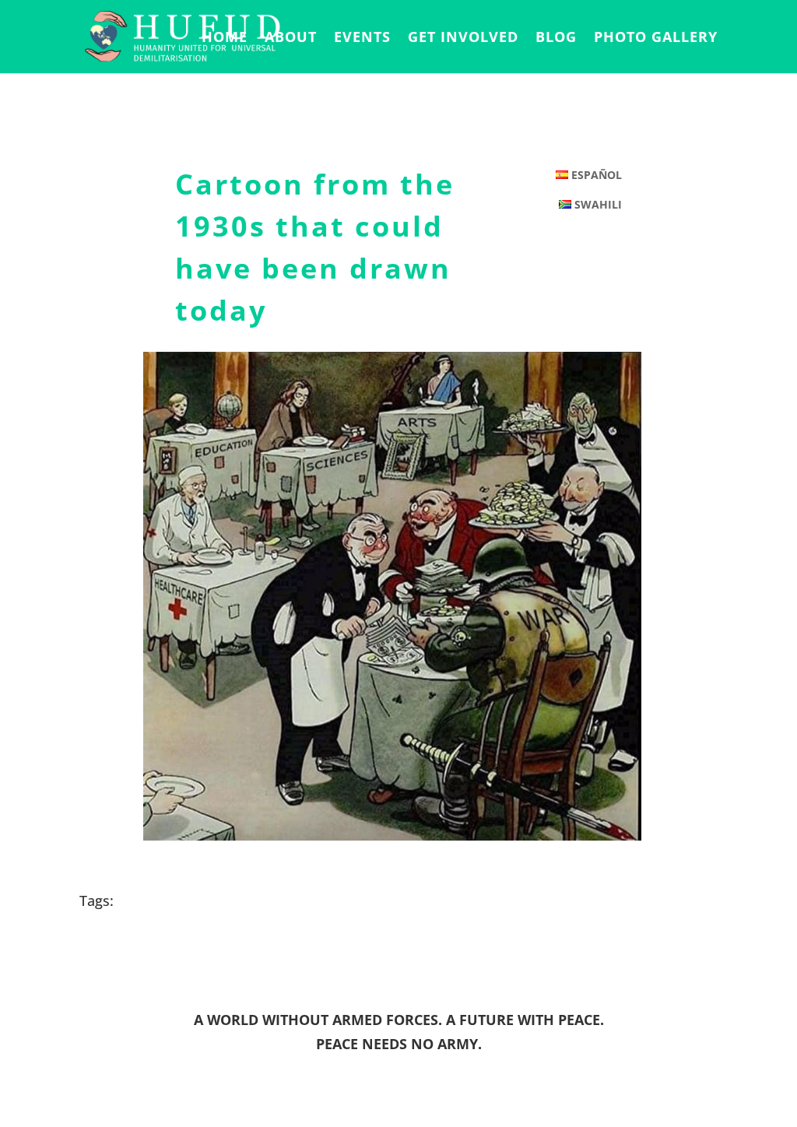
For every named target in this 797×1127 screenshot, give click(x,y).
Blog (556, 38)
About (291, 38)
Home (225, 38)
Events (362, 38)
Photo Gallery (656, 38)
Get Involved (463, 38)
